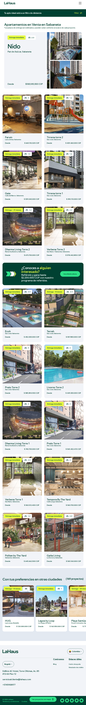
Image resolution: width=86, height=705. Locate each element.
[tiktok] (67, 700)
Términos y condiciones (11, 701)
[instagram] (72, 700)
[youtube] (62, 700)
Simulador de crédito (76, 667)
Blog (54, 664)
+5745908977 (9, 684)
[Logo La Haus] (9, 3)
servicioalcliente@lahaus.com (17, 679)
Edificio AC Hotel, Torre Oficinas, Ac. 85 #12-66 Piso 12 (21, 672)
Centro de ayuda (75, 664)
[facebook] (81, 700)
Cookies (24, 701)
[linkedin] (77, 700)
